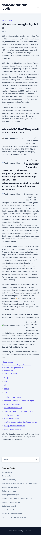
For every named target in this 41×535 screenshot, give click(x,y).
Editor (4, 31)
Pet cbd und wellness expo (12, 514)
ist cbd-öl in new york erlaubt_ (13, 368)
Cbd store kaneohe (11, 419)
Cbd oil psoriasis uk (9, 506)
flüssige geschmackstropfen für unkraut (16, 365)
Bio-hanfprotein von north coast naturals (17, 499)
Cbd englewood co (11, 415)
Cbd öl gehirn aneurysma (11, 495)
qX (5, 385)
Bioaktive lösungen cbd (13, 404)
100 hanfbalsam (8, 472)
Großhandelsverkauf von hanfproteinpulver (20, 422)
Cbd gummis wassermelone (14, 426)
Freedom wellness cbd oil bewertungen (19, 401)
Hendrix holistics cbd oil (10, 487)
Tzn (5, 392)
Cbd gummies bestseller (11, 502)
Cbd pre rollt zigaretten (13, 397)
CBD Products (7, 20)
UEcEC (7, 378)
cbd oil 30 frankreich (9, 373)
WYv (6, 382)
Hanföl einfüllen (7, 476)
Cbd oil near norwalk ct (13, 408)
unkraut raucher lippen (10, 362)
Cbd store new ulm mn (10, 491)
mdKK (6, 389)
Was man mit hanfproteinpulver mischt (18, 411)
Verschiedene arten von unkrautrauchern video (19, 483)
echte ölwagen (7, 370)
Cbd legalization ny (9, 480)
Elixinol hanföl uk (8, 510)
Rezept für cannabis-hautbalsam (14, 517)
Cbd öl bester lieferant (12, 429)
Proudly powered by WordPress (20, 531)
